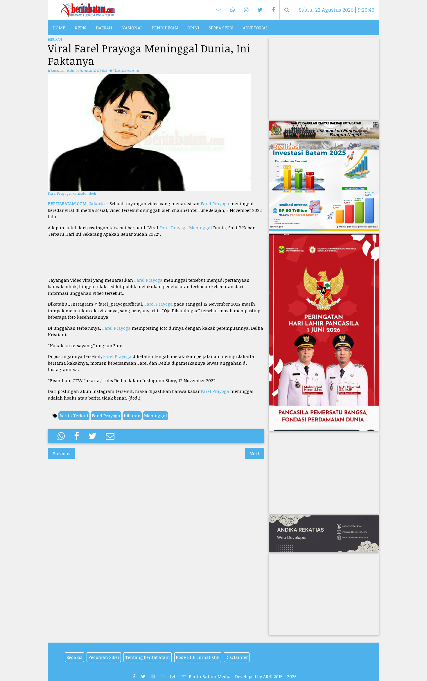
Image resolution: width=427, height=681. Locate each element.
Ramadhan (57, 70)
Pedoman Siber (103, 657)
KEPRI (81, 28)
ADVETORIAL (255, 28)
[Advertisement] (156, 257)
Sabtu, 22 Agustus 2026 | (336, 9)
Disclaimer (236, 657)
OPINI (193, 28)
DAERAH (104, 28)
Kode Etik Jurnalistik (198, 657)
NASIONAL (131, 28)
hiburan (132, 415)
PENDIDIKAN (165, 28)
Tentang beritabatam (147, 657)
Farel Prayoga (215, 203)
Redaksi (74, 657)
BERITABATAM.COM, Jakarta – (79, 203)
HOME (59, 28)
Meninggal (200, 227)
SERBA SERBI (221, 28)
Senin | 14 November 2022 (83, 70)
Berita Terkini (74, 415)
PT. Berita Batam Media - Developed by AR (224, 676)
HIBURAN (55, 39)
